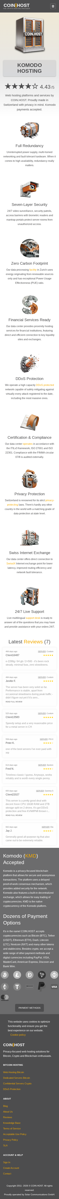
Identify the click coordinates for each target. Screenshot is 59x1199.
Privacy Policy (10, 1139)
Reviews (33, 641)
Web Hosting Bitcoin (13, 1072)
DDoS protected (45, 385)
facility (33, 269)
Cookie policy (18, 1035)
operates (28, 444)
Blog (5, 1106)
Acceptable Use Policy (14, 1134)
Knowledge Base (11, 1123)
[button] (53, 6)
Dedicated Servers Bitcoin (16, 1078)
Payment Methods (29, 1008)
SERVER (42, 651)
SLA (5, 1145)
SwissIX (11, 563)
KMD (30, 856)
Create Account (11, 1168)
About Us (8, 1111)
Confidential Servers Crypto (17, 1083)
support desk (33, 618)
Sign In (6, 1162)
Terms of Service (12, 1128)
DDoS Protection (11, 1089)
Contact (7, 1173)
